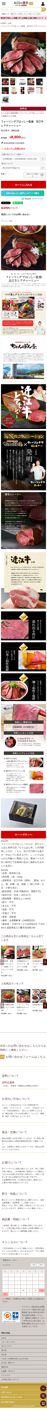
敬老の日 (13, 14)
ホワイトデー (6, 1346)
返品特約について (9, 208)
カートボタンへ (23, 834)
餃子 (31, 14)
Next (45, 962)
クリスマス (5, 1375)
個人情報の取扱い (8, 1402)
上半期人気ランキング (10, 1379)
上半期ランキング (23, 14)
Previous (2, 962)
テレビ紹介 (37, 14)
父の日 (4, 1355)
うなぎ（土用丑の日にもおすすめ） (15, 1359)
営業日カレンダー (10, 1260)
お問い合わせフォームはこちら (26, 1056)
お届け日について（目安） (13, 154)
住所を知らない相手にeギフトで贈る (22, 193)
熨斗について (8, 163)
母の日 (4, 1350)
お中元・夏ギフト (8, 1363)
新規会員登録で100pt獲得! (14, 143)
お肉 (9, 23)
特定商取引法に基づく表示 (11, 1397)
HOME (3, 23)
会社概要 (4, 1387)
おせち (4, 1338)
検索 (44, 9)
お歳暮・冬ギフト (8, 1371)
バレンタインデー (8, 1342)
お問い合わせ (6, 1392)
